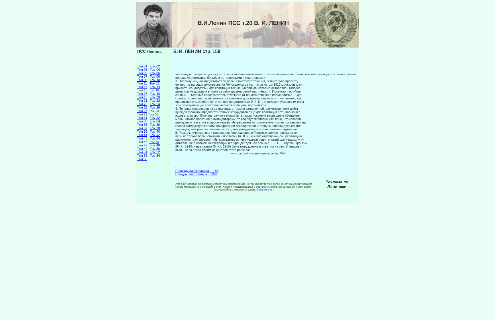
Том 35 (142, 124)
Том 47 (142, 145)
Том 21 (142, 100)
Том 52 (155, 152)
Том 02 (155, 66)
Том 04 (155, 69)
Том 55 (142, 159)
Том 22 (155, 100)
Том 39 (142, 131)
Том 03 (142, 69)
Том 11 (142, 83)
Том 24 (155, 104)
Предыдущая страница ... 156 (196, 170)
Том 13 (142, 87)
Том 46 (154, 142)
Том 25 (142, 107)
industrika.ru (264, 189)
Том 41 (142, 135)
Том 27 (142, 111)
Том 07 (142, 76)
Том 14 (155, 87)
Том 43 (142, 138)
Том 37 (142, 128)
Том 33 (142, 121)
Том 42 (155, 135)
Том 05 (142, 73)
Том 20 (155, 97)
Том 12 (155, 83)
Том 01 (142, 66)
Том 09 (142, 80)
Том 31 (142, 117)
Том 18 (155, 93)
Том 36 (155, 124)
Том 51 (142, 152)
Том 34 (155, 121)
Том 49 (142, 148)
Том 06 (155, 73)
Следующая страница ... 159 (196, 174)
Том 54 (155, 155)
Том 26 (155, 107)
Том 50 (155, 148)
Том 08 (155, 76)
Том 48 (155, 145)
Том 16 (154, 90)
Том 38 (155, 128)
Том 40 (155, 131)
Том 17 (142, 93)
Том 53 (142, 155)
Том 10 (155, 80)
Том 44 (155, 138)
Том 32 (155, 117)
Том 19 (142, 97)
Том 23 (142, 104)
